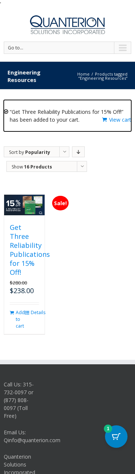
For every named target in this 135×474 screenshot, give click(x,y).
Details (35, 312)
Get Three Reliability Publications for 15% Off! (30, 250)
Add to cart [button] (20, 319)
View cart (120, 119)
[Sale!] (24, 205)
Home (83, 74)
